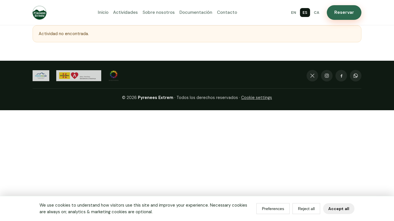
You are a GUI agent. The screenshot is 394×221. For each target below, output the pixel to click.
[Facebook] (341, 75)
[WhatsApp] (355, 75)
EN (293, 12)
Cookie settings (256, 97)
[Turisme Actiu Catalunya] (78, 75)
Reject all (306, 208)
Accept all (338, 208)
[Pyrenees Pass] (41, 75)
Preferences (273, 208)
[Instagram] (327, 75)
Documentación (195, 12)
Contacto (227, 12)
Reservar (344, 12)
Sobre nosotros (158, 12)
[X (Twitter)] (312, 75)
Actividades (125, 12)
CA (317, 12)
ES (305, 12)
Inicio (103, 12)
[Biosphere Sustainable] (113, 75)
